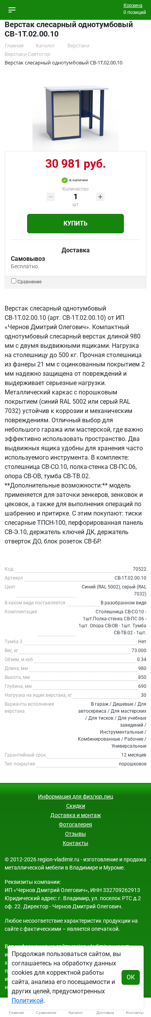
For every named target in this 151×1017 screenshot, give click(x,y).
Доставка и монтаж (75, 815)
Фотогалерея (75, 824)
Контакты (75, 843)
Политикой (27, 1000)
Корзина (133, 5)
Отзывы (75, 834)
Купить (75, 223)
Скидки (75, 806)
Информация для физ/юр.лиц (75, 796)
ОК (131, 977)
